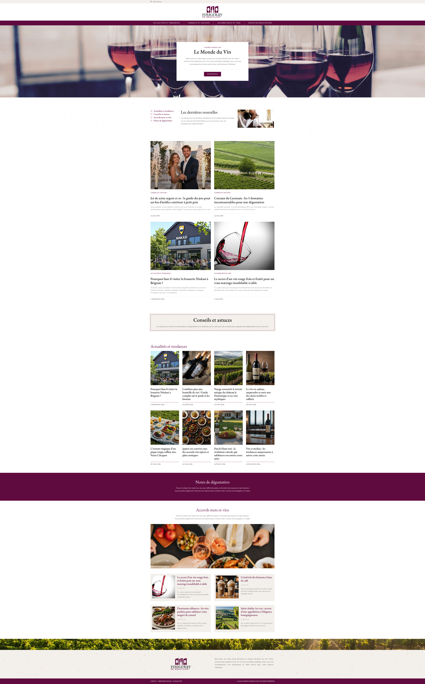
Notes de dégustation (260, 23)
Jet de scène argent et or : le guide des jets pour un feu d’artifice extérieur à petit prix (180, 200)
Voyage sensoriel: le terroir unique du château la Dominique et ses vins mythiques (228, 394)
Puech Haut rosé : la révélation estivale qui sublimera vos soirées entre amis (228, 453)
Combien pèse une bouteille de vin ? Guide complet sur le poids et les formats (196, 394)
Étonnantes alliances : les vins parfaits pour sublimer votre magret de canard (193, 612)
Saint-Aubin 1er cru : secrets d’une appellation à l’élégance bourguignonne (256, 612)
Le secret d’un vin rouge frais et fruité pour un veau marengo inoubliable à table (244, 281)
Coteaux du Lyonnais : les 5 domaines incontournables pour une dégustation (239, 200)
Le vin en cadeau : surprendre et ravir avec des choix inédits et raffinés (258, 394)
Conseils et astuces (199, 23)
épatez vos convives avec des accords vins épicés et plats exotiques (195, 452)
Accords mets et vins (229, 23)
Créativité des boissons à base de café (256, 578)
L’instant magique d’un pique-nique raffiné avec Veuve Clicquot (163, 452)
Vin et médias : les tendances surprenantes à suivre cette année (259, 452)
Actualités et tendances (166, 23)
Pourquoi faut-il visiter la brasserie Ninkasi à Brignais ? (179, 281)
